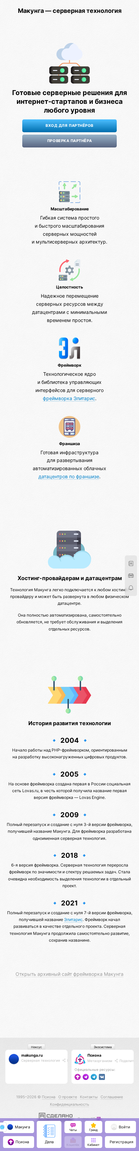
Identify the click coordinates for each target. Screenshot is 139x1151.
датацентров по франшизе (68, 476)
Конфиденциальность (69, 1104)
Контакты (89, 1097)
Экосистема (103, 1047)
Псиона (94, 1055)
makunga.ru (32, 1055)
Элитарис (73, 919)
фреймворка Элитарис (69, 398)
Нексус (36, 1047)
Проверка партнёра (69, 141)
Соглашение (112, 1097)
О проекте (67, 1097)
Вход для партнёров (69, 125)
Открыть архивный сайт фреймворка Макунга (69, 974)
